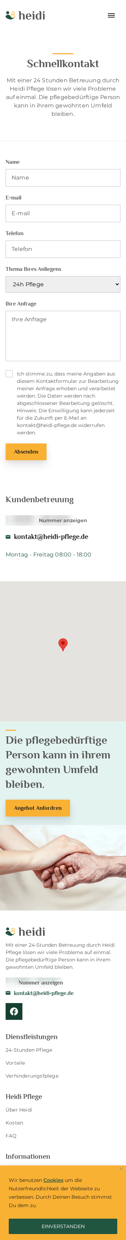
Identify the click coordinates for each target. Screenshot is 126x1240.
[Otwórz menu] (112, 15)
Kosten (14, 1123)
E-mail (13, 198)
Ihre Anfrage (21, 304)
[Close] (121, 1168)
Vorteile (15, 1063)
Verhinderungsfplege (32, 1076)
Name (13, 162)
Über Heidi (19, 1110)
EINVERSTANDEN (63, 1226)
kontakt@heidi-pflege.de (51, 536)
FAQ (11, 1136)
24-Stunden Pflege (29, 1050)
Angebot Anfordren (38, 808)
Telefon (14, 233)
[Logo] (25, 15)
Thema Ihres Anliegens (33, 269)
